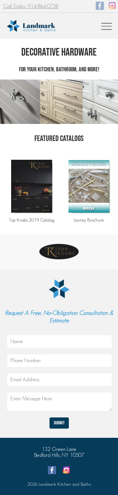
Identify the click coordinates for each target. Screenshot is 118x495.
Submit (59, 423)
